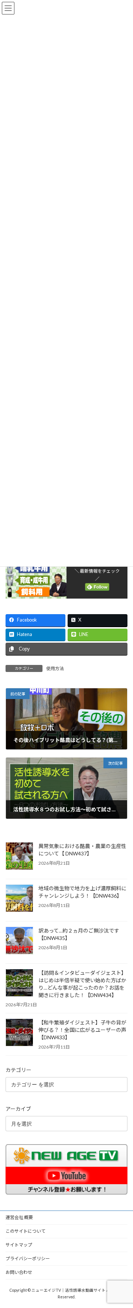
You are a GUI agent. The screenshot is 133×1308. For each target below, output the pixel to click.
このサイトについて (25, 1231)
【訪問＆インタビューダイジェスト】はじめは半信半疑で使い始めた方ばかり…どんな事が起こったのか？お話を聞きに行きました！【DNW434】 (82, 984)
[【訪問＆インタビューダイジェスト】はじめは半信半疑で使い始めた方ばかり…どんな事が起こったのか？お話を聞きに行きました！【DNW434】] (19, 983)
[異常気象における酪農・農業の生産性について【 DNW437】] (19, 856)
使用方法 (55, 668)
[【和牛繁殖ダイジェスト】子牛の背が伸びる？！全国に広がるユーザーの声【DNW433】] (19, 1033)
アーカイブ (18, 1109)
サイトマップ (19, 1245)
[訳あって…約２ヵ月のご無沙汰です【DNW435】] (19, 941)
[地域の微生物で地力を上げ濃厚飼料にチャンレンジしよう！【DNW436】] (19, 898)
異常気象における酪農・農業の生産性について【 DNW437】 (82, 850)
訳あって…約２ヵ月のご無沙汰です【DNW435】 (78, 934)
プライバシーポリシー (28, 1258)
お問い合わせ (19, 1272)
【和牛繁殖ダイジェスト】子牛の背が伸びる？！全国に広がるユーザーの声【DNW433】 (82, 1029)
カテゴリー (18, 1070)
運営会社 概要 (19, 1217)
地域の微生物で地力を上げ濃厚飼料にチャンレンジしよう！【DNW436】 (82, 892)
